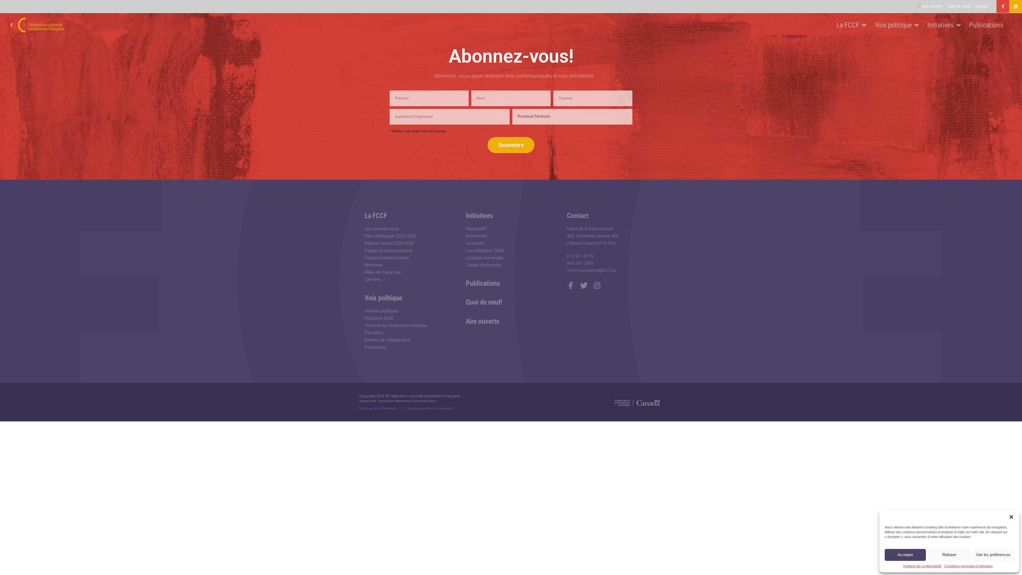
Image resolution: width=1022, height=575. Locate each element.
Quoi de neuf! (484, 302)
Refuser (949, 554)
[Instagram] (597, 285)
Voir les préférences (993, 554)
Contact (577, 216)
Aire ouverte (482, 321)
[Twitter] (584, 285)
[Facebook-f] (1002, 6)
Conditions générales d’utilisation (968, 566)
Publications (986, 25)
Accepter (905, 554)
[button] (1011, 517)
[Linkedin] (1015, 6)
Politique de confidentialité (922, 566)
